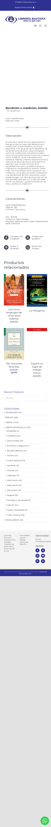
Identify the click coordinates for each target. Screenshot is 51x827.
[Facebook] (37, 550)
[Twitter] (43, 550)
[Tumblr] (43, 561)
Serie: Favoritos (13, 223)
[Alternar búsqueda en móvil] (40, 25)
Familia (10, 455)
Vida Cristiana (22, 219)
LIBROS (9, 422)
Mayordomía (13, 485)
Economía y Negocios (17, 446)
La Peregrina (37, 310)
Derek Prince (18, 118)
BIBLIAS (9, 417)
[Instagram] (37, 556)
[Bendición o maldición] (25, 66)
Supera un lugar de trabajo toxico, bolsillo (37, 369)
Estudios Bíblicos (15, 451)
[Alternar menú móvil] (45, 25)
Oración (10, 505)
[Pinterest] (37, 561)
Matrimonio (12, 480)
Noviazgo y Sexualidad (17, 500)
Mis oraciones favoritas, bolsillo (14, 366)
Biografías (11, 431)
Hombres (11, 465)
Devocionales (13, 441)
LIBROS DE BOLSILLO (15, 427)
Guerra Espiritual (14, 460)
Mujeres (10, 495)
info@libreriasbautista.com (25, 2)
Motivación (12, 490)
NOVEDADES (11, 412)
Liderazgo (11, 475)
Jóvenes (10, 470)
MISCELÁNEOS (12, 520)
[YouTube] (43, 556)
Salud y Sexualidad (15, 510)
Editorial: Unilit (22, 221)
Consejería (12, 436)
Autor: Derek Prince (39, 221)
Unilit (16, 121)
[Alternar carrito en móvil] (35, 25)
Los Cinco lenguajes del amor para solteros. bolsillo (14, 315)
